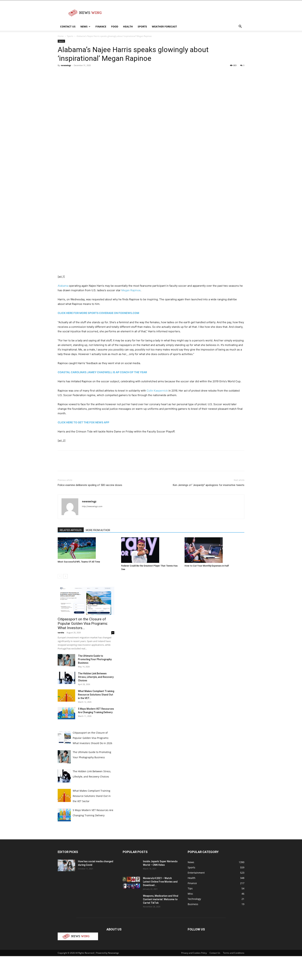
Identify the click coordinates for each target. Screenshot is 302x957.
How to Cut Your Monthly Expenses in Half (207, 565)
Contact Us (68, 26)
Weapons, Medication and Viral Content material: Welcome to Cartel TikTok (160, 899)
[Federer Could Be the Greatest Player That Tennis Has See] (151, 550)
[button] (240, 26)
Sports (142, 26)
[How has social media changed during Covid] (66, 865)
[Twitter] (69, 73)
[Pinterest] (77, 73)
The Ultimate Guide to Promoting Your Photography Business (95, 659)
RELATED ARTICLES (71, 530)
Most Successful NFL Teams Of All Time (79, 561)
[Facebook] (61, 73)
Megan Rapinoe (131, 290)
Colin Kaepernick (157, 390)
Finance (100, 26)
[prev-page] (60, 576)
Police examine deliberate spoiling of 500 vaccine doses (90, 485)
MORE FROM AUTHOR (98, 530)
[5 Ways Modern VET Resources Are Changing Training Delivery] (66, 713)
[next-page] (65, 576)
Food (114, 26)
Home (61, 36)
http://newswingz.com (92, 506)
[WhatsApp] (85, 73)
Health (128, 26)
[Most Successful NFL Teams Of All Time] (87, 548)
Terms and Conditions (233, 952)
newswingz (66, 65)
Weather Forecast (164, 26)
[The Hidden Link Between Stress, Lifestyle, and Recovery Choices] (66, 678)
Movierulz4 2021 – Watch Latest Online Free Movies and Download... (160, 882)
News (84, 26)
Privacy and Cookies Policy (194, 952)
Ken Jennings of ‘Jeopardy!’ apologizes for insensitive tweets (208, 485)
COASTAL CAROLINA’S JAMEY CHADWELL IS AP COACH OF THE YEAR (102, 372)
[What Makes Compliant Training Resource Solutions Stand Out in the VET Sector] (66, 695)
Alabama (63, 285)
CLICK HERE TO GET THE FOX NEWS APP (83, 422)
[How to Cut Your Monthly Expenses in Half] (214, 550)
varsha (61, 632)
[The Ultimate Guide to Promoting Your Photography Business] (66, 660)
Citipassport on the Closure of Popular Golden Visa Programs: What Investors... (83, 623)
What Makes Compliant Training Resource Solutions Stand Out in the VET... (96, 695)
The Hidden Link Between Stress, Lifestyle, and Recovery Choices (96, 677)
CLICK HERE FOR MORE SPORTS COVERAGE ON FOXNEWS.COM (98, 313)
